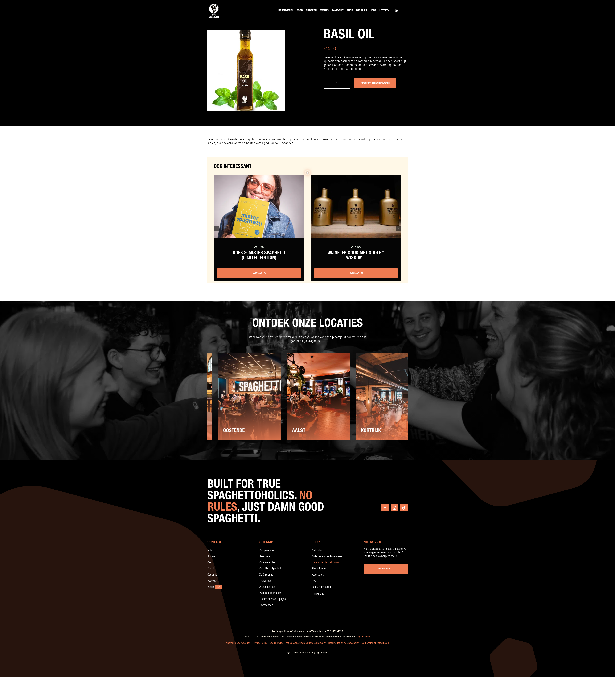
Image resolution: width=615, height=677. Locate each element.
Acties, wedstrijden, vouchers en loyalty (306, 643)
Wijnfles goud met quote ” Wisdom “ (355, 256)
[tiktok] (404, 507)
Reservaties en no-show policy (343, 643)
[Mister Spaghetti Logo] (213, 4)
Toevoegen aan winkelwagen (375, 83)
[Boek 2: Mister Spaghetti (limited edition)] (259, 177)
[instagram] (394, 507)
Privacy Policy (260, 643)
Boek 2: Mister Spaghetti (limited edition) (259, 256)
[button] (216, 228)
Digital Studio (363, 637)
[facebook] (385, 507)
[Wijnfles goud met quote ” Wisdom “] (356, 177)
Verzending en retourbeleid (375, 643)
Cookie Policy (276, 643)
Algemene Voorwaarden (238, 643)
